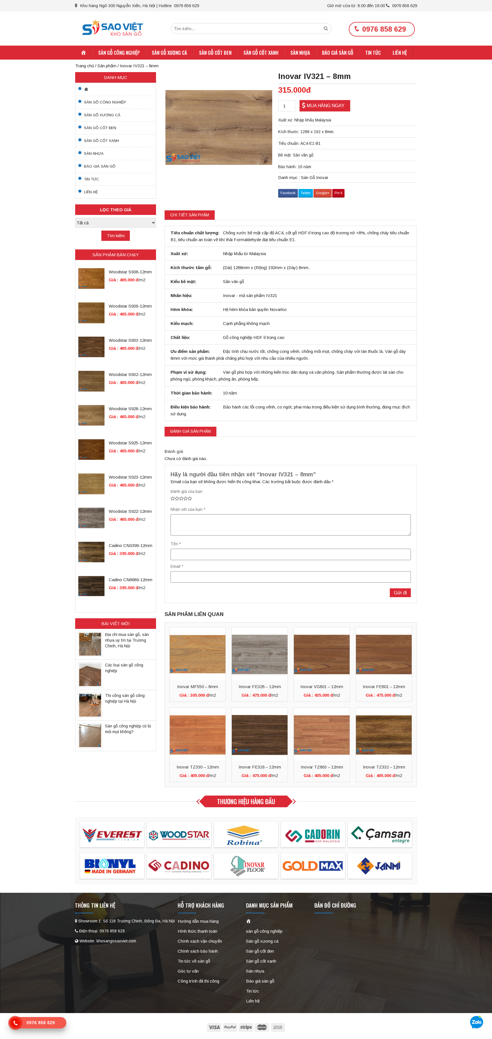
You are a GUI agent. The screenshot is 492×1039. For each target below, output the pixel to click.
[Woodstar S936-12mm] (91, 312)
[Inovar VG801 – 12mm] (322, 653)
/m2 (212, 695)
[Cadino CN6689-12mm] (91, 586)
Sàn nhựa (300, 52)
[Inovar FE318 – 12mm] (260, 734)
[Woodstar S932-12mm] (91, 381)
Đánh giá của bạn (186, 491)
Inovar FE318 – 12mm (260, 766)
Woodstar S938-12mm (130, 271)
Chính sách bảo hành (198, 951)
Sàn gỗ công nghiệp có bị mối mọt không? (128, 729)
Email (177, 566)
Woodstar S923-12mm (130, 477)
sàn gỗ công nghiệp (119, 52)
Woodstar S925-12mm (130, 442)
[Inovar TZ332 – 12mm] (384, 734)
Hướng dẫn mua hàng (198, 921)
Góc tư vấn (188, 971)
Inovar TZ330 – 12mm (198, 766)
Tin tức (373, 52)
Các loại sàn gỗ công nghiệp (124, 668)
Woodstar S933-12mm (130, 340)
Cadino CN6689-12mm (130, 579)
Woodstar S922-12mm (130, 511)
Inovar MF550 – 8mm (197, 686)
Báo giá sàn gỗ (337, 52)
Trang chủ (84, 65)
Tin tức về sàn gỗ (194, 961)
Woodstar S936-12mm (130, 306)
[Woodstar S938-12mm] (91, 278)
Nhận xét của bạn (188, 509)
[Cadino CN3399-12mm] (91, 552)
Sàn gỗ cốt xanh (260, 52)
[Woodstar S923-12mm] (91, 483)
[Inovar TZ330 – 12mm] (198, 734)
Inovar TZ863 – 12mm (322, 766)
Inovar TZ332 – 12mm (384, 766)
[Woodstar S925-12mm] (91, 449)
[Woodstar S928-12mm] (91, 415)
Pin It (338, 193)
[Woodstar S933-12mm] (91, 346)
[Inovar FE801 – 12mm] (384, 653)
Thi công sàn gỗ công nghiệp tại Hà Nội (125, 698)
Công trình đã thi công (198, 981)
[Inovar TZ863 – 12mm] (322, 734)
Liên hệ (400, 52)
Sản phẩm (106, 65)
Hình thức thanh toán (197, 931)
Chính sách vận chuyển (200, 941)
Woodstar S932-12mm (130, 374)
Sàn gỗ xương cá (169, 52)
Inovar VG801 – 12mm (321, 686)
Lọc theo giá (115, 209)
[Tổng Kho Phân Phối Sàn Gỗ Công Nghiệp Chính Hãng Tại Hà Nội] (112, 27)
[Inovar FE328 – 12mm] (260, 653)
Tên (176, 544)
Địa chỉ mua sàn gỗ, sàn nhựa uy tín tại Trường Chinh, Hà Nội (127, 640)
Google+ (322, 193)
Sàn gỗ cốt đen (215, 52)
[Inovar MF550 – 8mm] (198, 653)
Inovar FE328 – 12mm (260, 686)
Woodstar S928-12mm (130, 408)
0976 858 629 (404, 5)
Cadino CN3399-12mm (130, 545)
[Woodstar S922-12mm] (91, 517)
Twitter (306, 193)
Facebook (288, 193)
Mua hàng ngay (326, 105)
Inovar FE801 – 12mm (384, 686)
